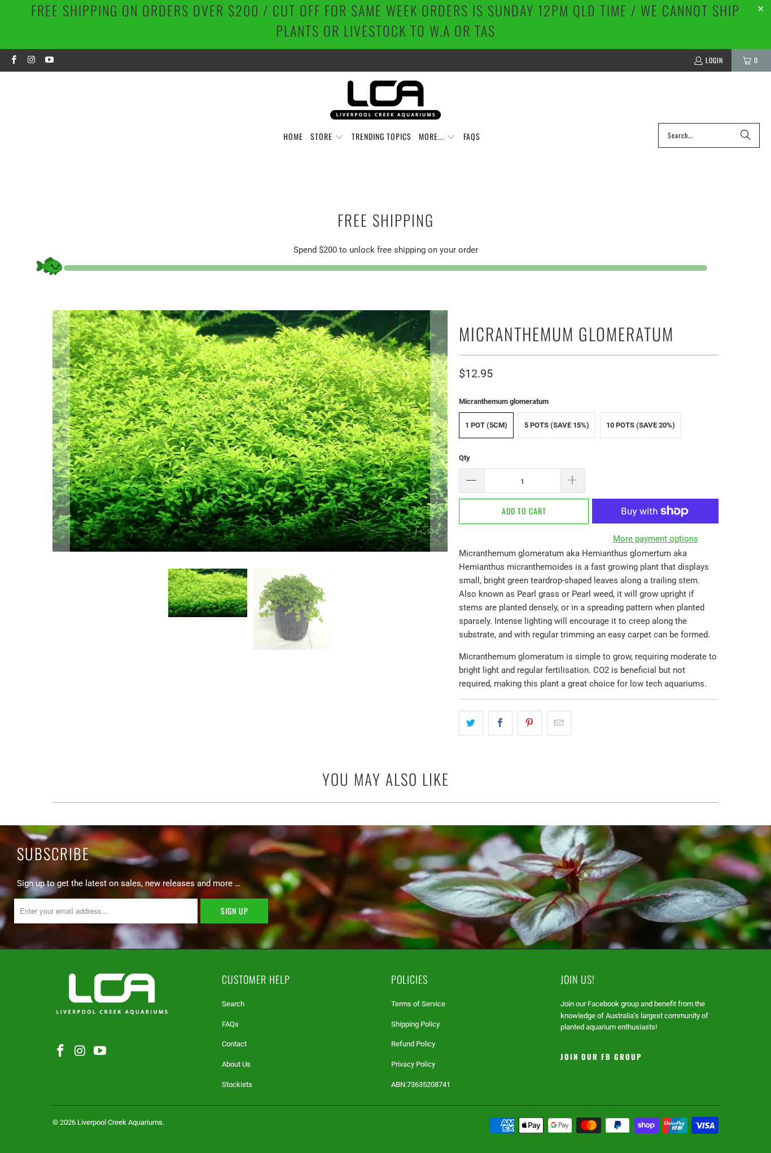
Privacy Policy (413, 1064)
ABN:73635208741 (420, 1084)
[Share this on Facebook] (500, 723)
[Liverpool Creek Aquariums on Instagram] (31, 60)
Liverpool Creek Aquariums (120, 1122)
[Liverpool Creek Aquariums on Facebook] (13, 60)
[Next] (439, 431)
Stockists (237, 1084)
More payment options (655, 539)
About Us (236, 1064)
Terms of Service (418, 1004)
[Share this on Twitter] (471, 723)
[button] (327, 137)
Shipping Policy (415, 1024)
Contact (234, 1044)
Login (714, 60)
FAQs (230, 1024)
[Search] (745, 135)
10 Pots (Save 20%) (640, 425)
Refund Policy (413, 1044)
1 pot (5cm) (486, 425)
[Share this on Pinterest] (530, 723)
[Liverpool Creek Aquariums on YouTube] (49, 60)
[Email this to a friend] (559, 723)
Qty (464, 458)
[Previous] (61, 431)
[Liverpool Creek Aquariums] (386, 100)
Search (233, 1004)
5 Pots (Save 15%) (556, 425)
